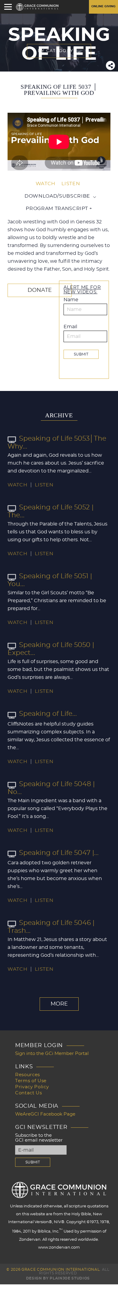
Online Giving (103, 6)
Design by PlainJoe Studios (58, 1278)
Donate (40, 290)
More (59, 1004)
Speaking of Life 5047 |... (59, 852)
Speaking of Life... (48, 713)
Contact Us (28, 1093)
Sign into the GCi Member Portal (52, 1053)
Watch (45, 183)
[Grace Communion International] (37, 7)
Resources (27, 1075)
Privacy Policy (32, 1087)
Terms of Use (31, 1081)
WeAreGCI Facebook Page (45, 1114)
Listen (70, 183)
